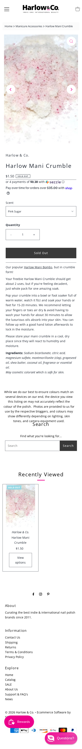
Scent (9, 203)
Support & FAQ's (16, 694)
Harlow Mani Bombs (38, 267)
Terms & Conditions (19, 652)
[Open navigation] (6, 9)
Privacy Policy (14, 657)
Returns (10, 647)
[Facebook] (33, 593)
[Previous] (10, 89)
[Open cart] (77, 9)
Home (8, 26)
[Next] (71, 89)
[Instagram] (40, 593)
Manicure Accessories (29, 26)
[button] (41, 182)
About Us (11, 689)
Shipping (11, 642)
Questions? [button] (65, 738)
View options (20, 560)
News (9, 699)
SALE (8, 684)
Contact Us (12, 637)
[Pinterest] (48, 593)
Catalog (10, 680)
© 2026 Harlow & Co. (19, 712)
